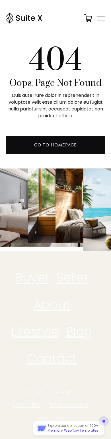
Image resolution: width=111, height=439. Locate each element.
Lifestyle (35, 331)
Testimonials (69, 405)
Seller (72, 277)
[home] (24, 18)
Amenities (26, 405)
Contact (52, 358)
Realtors (50, 418)
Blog (79, 331)
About (52, 304)
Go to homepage (55, 145)
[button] (88, 18)
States (64, 392)
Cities (35, 392)
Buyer (32, 277)
